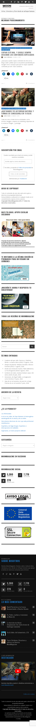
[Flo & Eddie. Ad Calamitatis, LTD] (3, 633)
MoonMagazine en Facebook (13, 456)
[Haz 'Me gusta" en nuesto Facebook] (20, 475)
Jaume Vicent (5, 108)
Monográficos (11, 48)
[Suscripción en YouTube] (3, 481)
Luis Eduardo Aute (7, 685)
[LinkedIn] (18, 2)
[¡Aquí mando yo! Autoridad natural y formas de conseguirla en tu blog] (18, 97)
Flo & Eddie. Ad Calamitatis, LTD (18, 632)
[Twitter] (25, 2)
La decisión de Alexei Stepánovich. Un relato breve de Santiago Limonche (18, 625)
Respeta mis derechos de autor (24, 48)
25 (33, 607)
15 (33, 640)
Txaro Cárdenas (6, 50)
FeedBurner (23, 178)
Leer (2, 83)
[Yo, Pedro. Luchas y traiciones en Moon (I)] (3, 616)
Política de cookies (29, 694)
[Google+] (15, 2)
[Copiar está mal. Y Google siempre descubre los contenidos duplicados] (18, 36)
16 (33, 615)
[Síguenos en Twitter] (3, 475)
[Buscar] (3, 2)
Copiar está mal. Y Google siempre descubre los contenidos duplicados (17, 53)
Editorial (4, 48)
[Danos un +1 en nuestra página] (20, 590)
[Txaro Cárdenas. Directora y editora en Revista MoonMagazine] (3, 641)
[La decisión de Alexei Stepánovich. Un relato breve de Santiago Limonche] (3, 623)
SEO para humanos (13, 108)
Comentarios (31, 83)
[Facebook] (11, 2)
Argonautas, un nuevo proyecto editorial (13, 431)
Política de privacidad (24, 167)
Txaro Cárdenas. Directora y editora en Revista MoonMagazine (16, 642)
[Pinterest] (22, 2)
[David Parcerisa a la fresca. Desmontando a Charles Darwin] (3, 608)
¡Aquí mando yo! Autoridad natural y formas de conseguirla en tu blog (17, 112)
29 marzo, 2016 (15, 116)
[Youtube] (29, 2)
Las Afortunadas (6, 413)
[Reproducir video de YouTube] (18, 671)
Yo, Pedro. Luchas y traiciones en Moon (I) (17, 616)
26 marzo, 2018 (17, 57)
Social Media (22, 108)
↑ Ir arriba (18, 718)
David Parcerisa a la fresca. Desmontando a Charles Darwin (17, 608)
